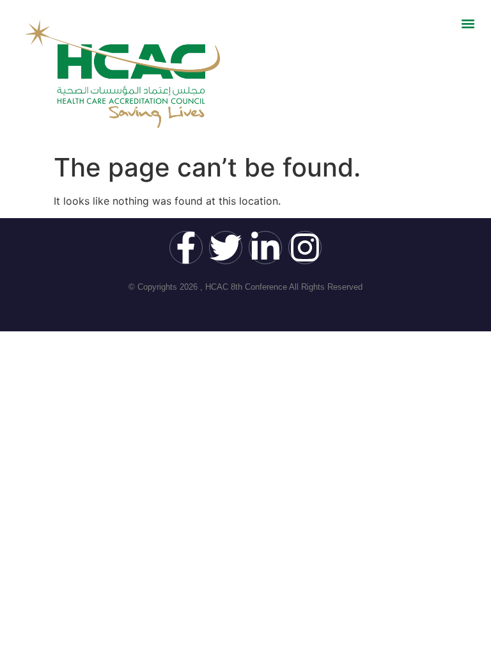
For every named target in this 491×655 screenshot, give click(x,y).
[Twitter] (225, 247)
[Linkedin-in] (265, 247)
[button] (467, 23)
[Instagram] (305, 247)
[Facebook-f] (186, 247)
